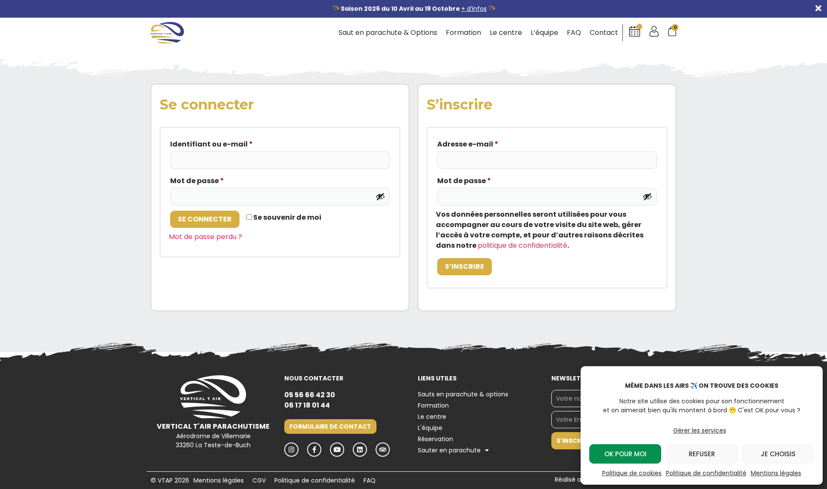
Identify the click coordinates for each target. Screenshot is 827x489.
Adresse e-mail (467, 144)
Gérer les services (699, 430)
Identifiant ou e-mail (211, 144)
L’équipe (544, 32)
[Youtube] (337, 449)
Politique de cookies (632, 473)
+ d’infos (474, 8)
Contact (604, 32)
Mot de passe (197, 181)
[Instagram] (291, 449)
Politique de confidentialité (706, 473)
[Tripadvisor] (383, 449)
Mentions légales (776, 473)
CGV (259, 480)
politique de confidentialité (522, 245)
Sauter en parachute (449, 450)
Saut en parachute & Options (388, 32)
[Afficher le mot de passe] (380, 196)
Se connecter (205, 219)
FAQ (574, 32)
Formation (463, 32)
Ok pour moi (625, 453)
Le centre (506, 32)
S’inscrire (464, 266)
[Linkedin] (360, 449)
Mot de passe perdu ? (205, 237)
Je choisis (778, 453)
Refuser (702, 453)
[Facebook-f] (314, 449)
